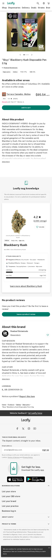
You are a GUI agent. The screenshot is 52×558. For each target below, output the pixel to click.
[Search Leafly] (38, 3)
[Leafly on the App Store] (15, 479)
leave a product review (26, 314)
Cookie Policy (22, 551)
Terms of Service (14, 457)
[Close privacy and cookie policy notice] (49, 548)
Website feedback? (26, 413)
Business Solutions (11, 486)
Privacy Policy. (28, 457)
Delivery (26, 8)
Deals (33, 8)
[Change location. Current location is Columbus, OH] (43, 3)
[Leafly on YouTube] (35, 428)
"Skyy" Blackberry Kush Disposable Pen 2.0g (18, 407)
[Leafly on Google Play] (35, 479)
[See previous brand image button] (20, 54)
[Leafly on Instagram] (29, 428)
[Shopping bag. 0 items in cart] (48, 3)
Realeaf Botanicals (11, 68)
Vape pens (26, 404)
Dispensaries (14, 8)
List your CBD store (11, 496)
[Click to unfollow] (47, 335)
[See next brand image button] (31, 54)
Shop (4, 8)
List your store (9, 491)
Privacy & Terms (9, 524)
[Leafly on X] (23, 428)
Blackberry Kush (15, 245)
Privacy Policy (35, 551)
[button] (24, 54)
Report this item (27, 396)
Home (4, 404)
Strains (41, 8)
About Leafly (7, 517)
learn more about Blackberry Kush (26, 286)
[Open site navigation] (3, 3)
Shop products (15, 335)
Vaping (18, 404)
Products (11, 404)
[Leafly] (11, 3)
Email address (7, 446)
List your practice (10, 506)
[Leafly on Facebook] (17, 428)
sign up (45, 450)
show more (6, 162)
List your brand (9, 501)
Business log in (9, 511)
